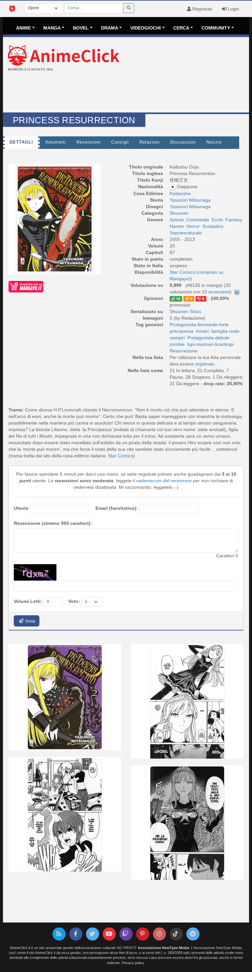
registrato (205, 364)
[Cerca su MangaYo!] (26, 286)
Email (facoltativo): (116, 508)
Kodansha (180, 193)
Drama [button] (109, 27)
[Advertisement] (126, 93)
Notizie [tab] (214, 142)
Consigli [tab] (120, 142)
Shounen (179, 213)
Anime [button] (23, 27)
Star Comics (120, 455)
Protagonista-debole (208, 337)
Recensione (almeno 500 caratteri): (53, 523)
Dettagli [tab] (21, 142)
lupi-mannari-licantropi (210, 344)
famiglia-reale (225, 331)
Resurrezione (184, 350)
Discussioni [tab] (183, 142)
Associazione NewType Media (163, 948)
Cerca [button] (181, 27)
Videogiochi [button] (145, 27)
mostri (202, 331)
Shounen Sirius (185, 311)
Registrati (201, 8)
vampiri (177, 337)
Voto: (74, 601)
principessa (181, 331)
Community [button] (215, 27)
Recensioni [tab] (88, 142)
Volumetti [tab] (55, 142)
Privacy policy (133, 963)
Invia (29, 621)
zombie (177, 344)
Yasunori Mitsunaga (190, 200)
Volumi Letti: (28, 601)
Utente (21, 508)
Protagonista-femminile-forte (199, 324)
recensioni (219, 291)
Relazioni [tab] (149, 142)
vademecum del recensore (164, 480)
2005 (175, 239)
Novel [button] (81, 27)
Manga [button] (52, 27)
